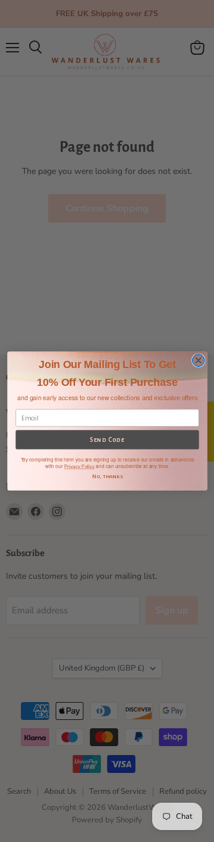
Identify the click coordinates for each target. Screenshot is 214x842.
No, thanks (107, 476)
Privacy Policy (79, 466)
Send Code (107, 440)
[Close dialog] (198, 360)
